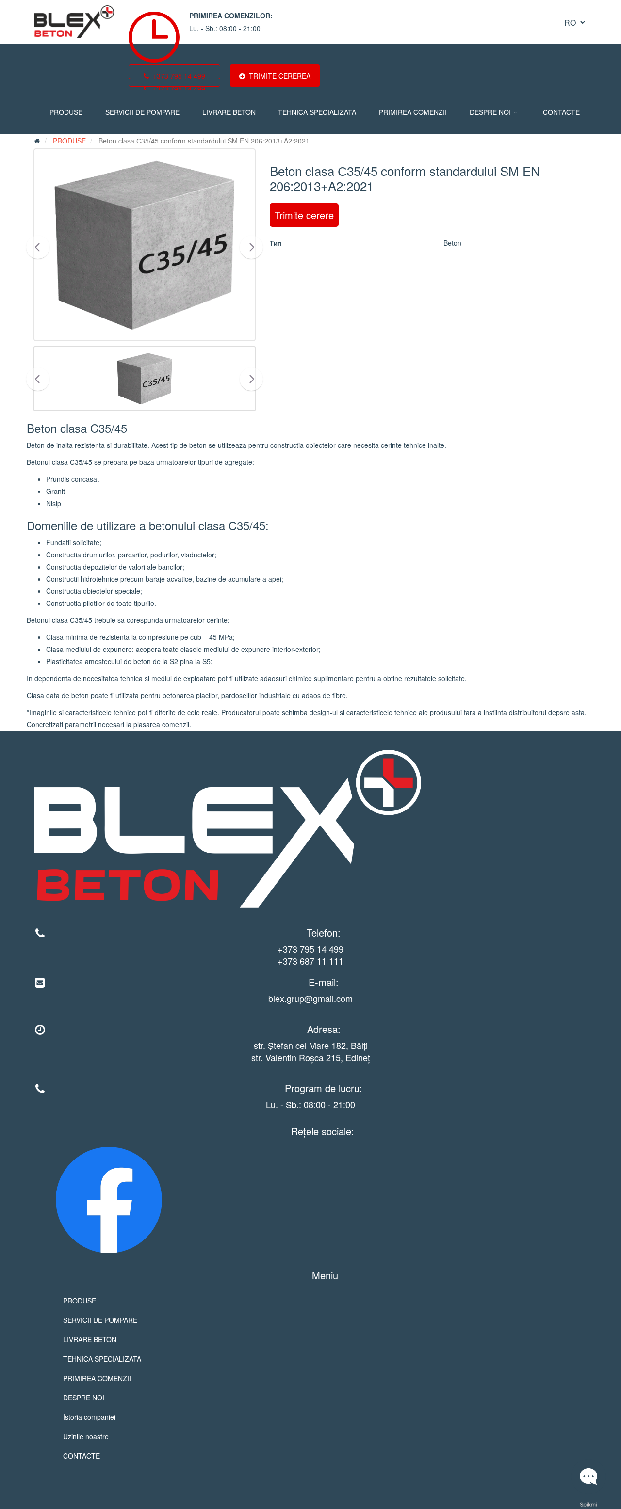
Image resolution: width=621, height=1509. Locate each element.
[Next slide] (251, 247)
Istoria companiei (89, 1417)
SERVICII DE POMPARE (142, 112)
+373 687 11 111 (310, 960)
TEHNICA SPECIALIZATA (317, 112)
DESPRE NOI (490, 112)
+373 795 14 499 (310, 948)
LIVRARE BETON (229, 112)
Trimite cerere (304, 215)
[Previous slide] (37, 247)
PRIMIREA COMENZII (413, 112)
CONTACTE (561, 112)
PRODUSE (65, 112)
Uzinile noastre (86, 1436)
